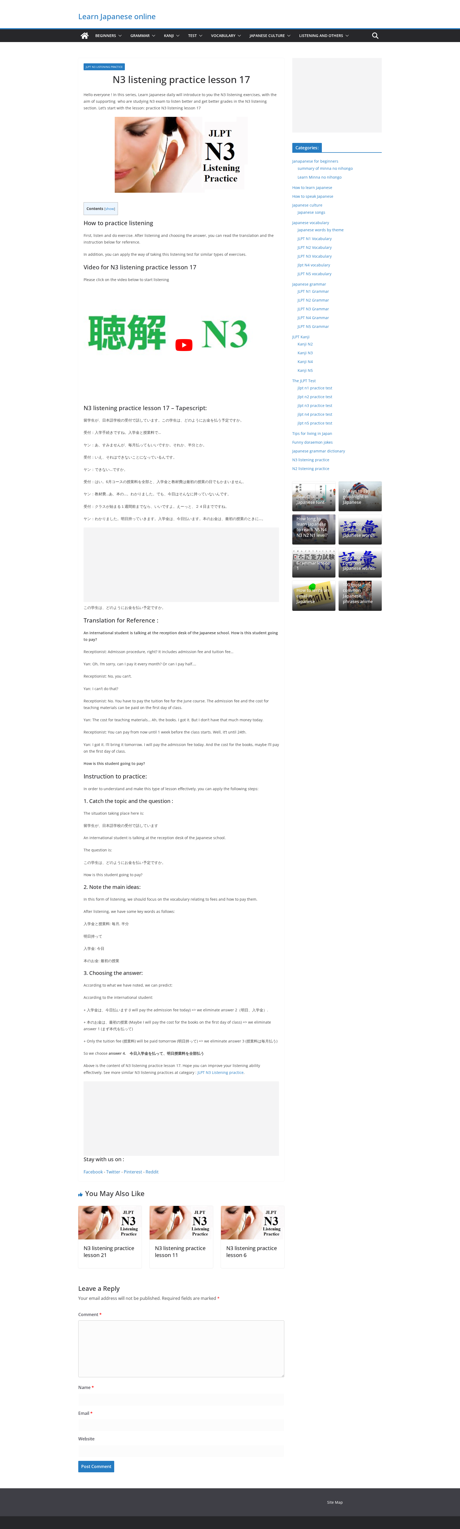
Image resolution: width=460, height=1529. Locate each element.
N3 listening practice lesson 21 (109, 1251)
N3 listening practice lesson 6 (251, 1251)
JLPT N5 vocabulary (314, 273)
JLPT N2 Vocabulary (315, 247)
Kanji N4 (305, 361)
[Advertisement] (181, 564)
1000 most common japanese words (359, 563)
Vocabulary (223, 35)
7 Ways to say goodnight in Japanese (356, 496)
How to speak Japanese (312, 196)
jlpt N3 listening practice (104, 67)
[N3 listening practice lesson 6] (252, 1210)
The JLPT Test (304, 380)
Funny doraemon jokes (312, 442)
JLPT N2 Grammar (313, 300)
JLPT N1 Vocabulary (315, 238)
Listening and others (321, 35)
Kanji (169, 35)
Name (86, 1387)
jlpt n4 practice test (315, 414)
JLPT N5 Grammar (313, 326)
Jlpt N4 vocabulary (314, 264)
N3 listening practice (310, 459)
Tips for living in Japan (312, 433)
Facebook (93, 1172)
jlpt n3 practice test (315, 405)
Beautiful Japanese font (311, 499)
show (109, 209)
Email (85, 1413)
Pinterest (133, 1172)
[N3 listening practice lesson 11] (181, 1210)
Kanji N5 (305, 370)
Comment (90, 1314)
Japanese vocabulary (310, 222)
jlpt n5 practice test (315, 423)
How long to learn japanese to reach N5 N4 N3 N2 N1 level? (312, 527)
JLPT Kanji (301, 336)
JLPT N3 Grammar (313, 308)
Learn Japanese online (117, 16)
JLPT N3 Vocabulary (315, 256)
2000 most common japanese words (359, 529)
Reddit (152, 1172)
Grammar (140, 35)
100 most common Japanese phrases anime (358, 593)
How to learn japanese (312, 187)
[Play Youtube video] (184, 345)
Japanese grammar (309, 284)
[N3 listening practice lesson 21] (110, 1210)
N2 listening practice (310, 468)
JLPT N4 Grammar (313, 317)
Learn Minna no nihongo (320, 177)
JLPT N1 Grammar (313, 291)
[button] (119, 35)
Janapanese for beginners (315, 161)
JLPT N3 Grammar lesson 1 (313, 563)
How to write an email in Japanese (313, 596)
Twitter (113, 1172)
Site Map (335, 1502)
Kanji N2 (305, 344)
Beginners (105, 35)
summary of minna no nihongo (325, 168)
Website (86, 1439)
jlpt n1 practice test (315, 387)
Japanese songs (311, 212)
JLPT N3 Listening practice (221, 1072)
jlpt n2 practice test (315, 396)
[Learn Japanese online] (84, 35)
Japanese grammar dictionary (318, 451)
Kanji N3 (305, 352)
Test (192, 35)
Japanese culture (267, 35)
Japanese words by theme (321, 229)
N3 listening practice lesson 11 (180, 1251)
